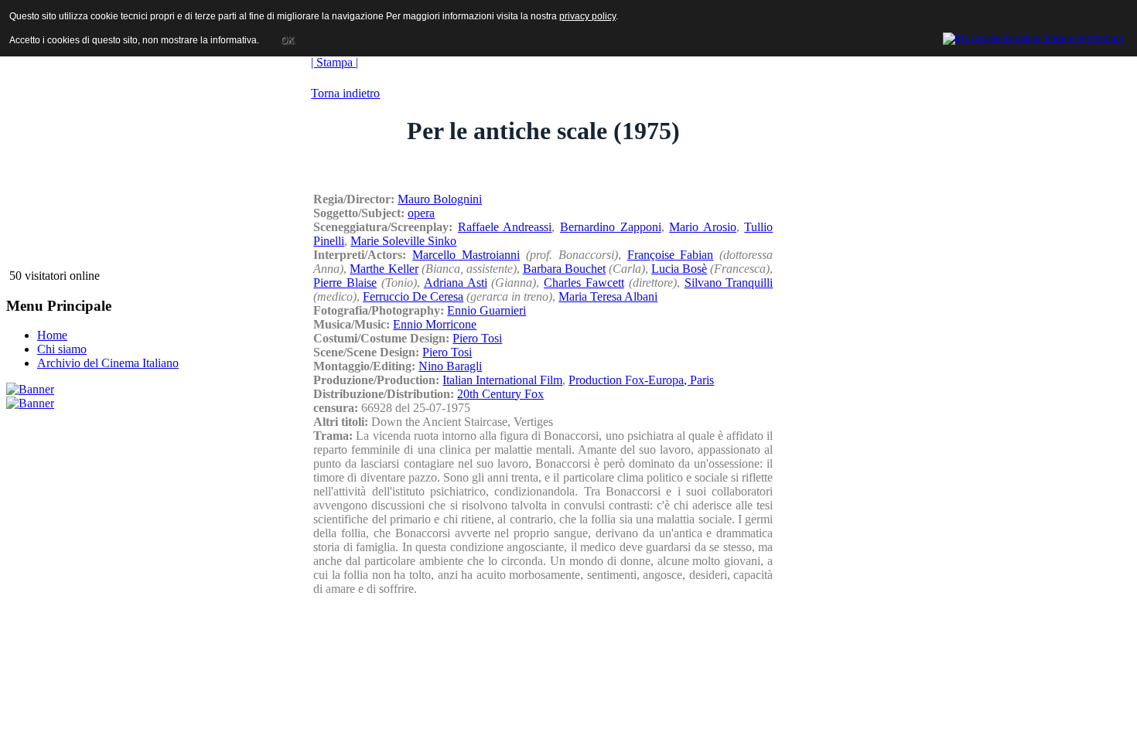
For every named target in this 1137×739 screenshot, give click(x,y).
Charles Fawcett (584, 282)
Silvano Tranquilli (729, 282)
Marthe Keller (384, 268)
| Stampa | (334, 62)
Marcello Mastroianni (466, 254)
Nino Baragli (450, 366)
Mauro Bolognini (440, 199)
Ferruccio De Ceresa (413, 296)
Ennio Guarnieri (486, 310)
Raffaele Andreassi (505, 226)
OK (287, 40)
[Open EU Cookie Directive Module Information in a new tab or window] (1033, 36)
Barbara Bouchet (564, 268)
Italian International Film (502, 380)
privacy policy (587, 16)
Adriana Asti (455, 282)
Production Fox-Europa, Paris (641, 380)
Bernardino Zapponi (610, 226)
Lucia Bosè (679, 268)
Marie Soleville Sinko (403, 240)
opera (421, 213)
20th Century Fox (500, 393)
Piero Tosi (477, 338)
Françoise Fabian (670, 254)
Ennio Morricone (434, 324)
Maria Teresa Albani (607, 296)
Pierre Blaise (345, 282)
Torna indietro (345, 93)
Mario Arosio (702, 226)
